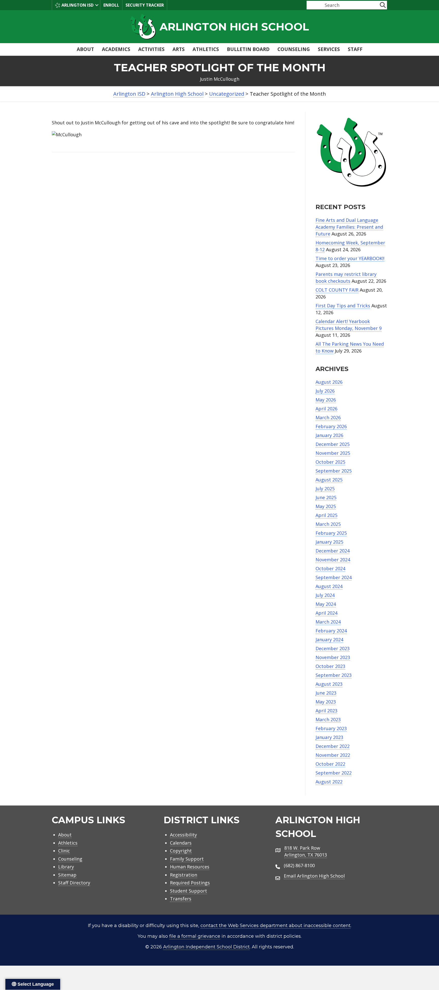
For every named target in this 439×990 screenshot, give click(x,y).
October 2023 (330, 666)
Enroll (111, 5)
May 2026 (326, 400)
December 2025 (333, 444)
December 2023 (333, 648)
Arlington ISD (77, 5)
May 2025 (326, 506)
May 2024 (326, 604)
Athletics (206, 49)
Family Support (187, 859)
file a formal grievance (194, 936)
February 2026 (331, 426)
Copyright (181, 851)
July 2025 (325, 488)
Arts (179, 49)
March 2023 (328, 719)
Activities (151, 49)
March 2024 (328, 622)
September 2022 (334, 773)
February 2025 (331, 533)
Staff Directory (74, 883)
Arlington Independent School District (206, 947)
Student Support (188, 891)
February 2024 (331, 631)
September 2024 (334, 577)
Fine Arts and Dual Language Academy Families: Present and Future (349, 227)
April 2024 (326, 613)
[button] (96, 5)
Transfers (180, 899)
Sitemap (67, 875)
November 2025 (333, 453)
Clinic (64, 851)
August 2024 (329, 586)
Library (66, 867)
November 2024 (333, 560)
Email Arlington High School (314, 876)
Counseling (293, 49)
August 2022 (329, 782)
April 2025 (326, 515)
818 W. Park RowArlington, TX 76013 (305, 851)
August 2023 (329, 684)
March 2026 (328, 417)
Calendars (181, 843)
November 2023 (333, 657)
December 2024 (333, 551)
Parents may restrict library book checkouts (346, 277)
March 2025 (328, 524)
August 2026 (329, 382)
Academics (116, 49)
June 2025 (326, 497)
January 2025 (329, 542)
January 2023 (329, 737)
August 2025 (329, 480)
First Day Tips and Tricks (343, 306)
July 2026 (325, 391)
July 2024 (325, 595)
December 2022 (333, 746)
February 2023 (331, 728)
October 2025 (330, 462)
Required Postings (190, 883)
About (85, 49)
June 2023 (326, 693)
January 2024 (329, 639)
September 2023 (334, 675)
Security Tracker (145, 5)
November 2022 (333, 755)
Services (329, 49)
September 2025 (334, 471)
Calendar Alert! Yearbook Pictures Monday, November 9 (349, 324)
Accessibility (183, 835)
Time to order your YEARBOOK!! (350, 258)
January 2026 (329, 435)
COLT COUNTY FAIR (337, 290)
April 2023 (326, 711)
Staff (355, 49)
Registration (183, 875)
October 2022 (330, 764)
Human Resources (189, 867)
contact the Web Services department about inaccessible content (275, 925)
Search (313, 5)
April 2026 (326, 409)
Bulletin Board (248, 49)
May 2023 (326, 702)
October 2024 (330, 568)
